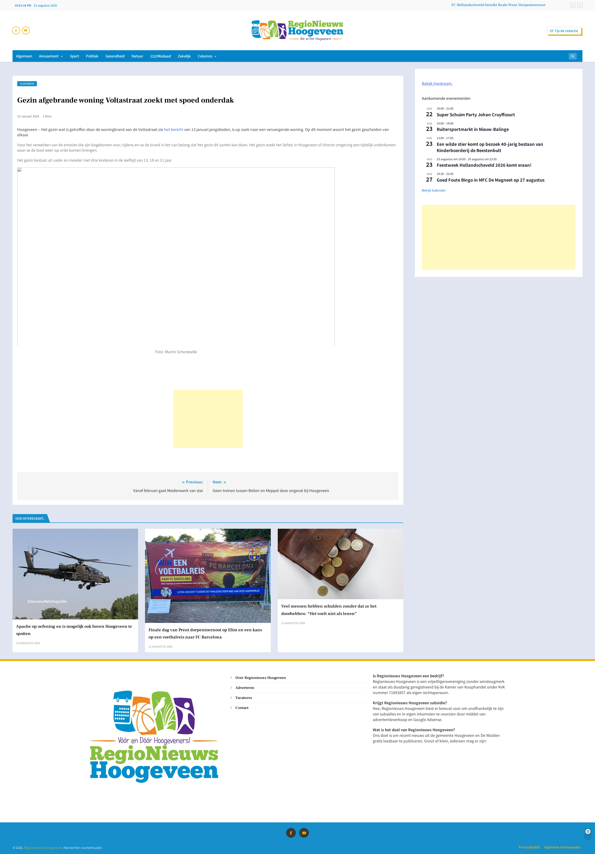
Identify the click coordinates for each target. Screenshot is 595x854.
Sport (74, 55)
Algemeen (24, 55)
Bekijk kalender (434, 190)
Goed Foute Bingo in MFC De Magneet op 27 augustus (491, 180)
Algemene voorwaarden (562, 847)
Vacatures (243, 697)
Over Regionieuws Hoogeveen (260, 677)
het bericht (173, 129)
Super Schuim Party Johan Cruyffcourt (476, 114)
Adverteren (244, 687)
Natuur (137, 55)
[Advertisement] (208, 419)
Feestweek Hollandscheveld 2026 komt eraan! (484, 165)
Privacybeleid (529, 847)
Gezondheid (115, 55)
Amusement (49, 55)
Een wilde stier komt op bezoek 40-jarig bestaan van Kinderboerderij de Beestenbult (490, 147)
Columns (205, 55)
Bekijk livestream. (437, 83)
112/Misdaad (160, 55)
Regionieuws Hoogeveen (43, 847)
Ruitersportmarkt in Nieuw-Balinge (473, 129)
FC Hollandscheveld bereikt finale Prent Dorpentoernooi (498, 5)
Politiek (92, 55)
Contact (241, 707)
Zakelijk (184, 55)
